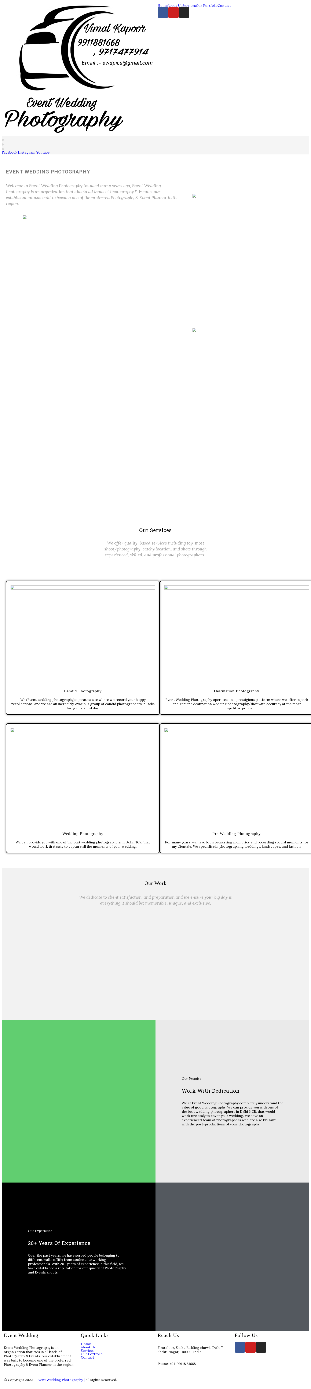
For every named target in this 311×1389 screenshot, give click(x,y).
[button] (155, 960)
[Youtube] (173, 12)
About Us (175, 5)
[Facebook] (163, 12)
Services (189, 5)
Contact (224, 5)
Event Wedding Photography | (60, 1380)
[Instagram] (184, 12)
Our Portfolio (207, 5)
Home (163, 5)
